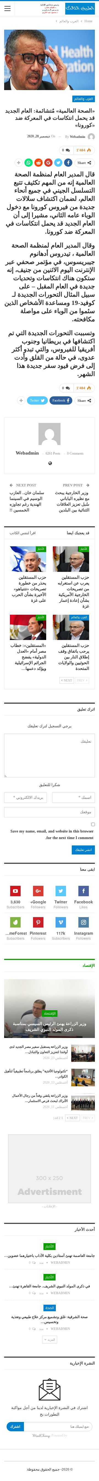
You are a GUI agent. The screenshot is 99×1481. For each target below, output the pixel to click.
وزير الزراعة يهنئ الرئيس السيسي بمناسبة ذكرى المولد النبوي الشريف (49, 1026)
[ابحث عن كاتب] (49, 434)
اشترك (15, 1426)
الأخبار (84, 549)
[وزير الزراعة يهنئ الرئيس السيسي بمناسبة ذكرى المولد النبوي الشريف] (49, 1009)
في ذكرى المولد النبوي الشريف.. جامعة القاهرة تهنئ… (49, 1286)
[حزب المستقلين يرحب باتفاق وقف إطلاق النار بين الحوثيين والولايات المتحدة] (71, 627)
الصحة (49, 1308)
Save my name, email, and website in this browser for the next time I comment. (52, 834)
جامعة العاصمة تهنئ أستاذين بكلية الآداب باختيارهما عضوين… (49, 1256)
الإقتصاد (50, 1013)
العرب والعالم (83, 99)
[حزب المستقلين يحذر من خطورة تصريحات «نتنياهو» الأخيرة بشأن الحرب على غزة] (28, 559)
